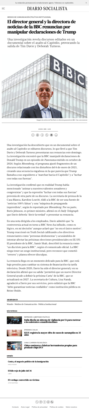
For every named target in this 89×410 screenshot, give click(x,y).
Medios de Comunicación (18, 17)
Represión (28, 317)
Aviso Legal (25, 407)
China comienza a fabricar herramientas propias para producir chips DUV (50, 346)
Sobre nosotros (71, 407)
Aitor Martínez (13, 383)
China (26, 342)
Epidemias (28, 330)
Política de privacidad (39, 407)
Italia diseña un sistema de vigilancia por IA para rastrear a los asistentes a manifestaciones (52, 321)
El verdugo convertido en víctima (23, 380)
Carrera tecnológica (38, 342)
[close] (86, 3)
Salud (35, 330)
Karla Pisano (12, 364)
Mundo (10, 304)
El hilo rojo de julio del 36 (20, 370)
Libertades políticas (42, 317)
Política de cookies (56, 407)
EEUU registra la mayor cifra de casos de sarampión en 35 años (52, 333)
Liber (9, 373)
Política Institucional (41, 17)
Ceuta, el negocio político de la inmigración (28, 361)
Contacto (15, 407)
